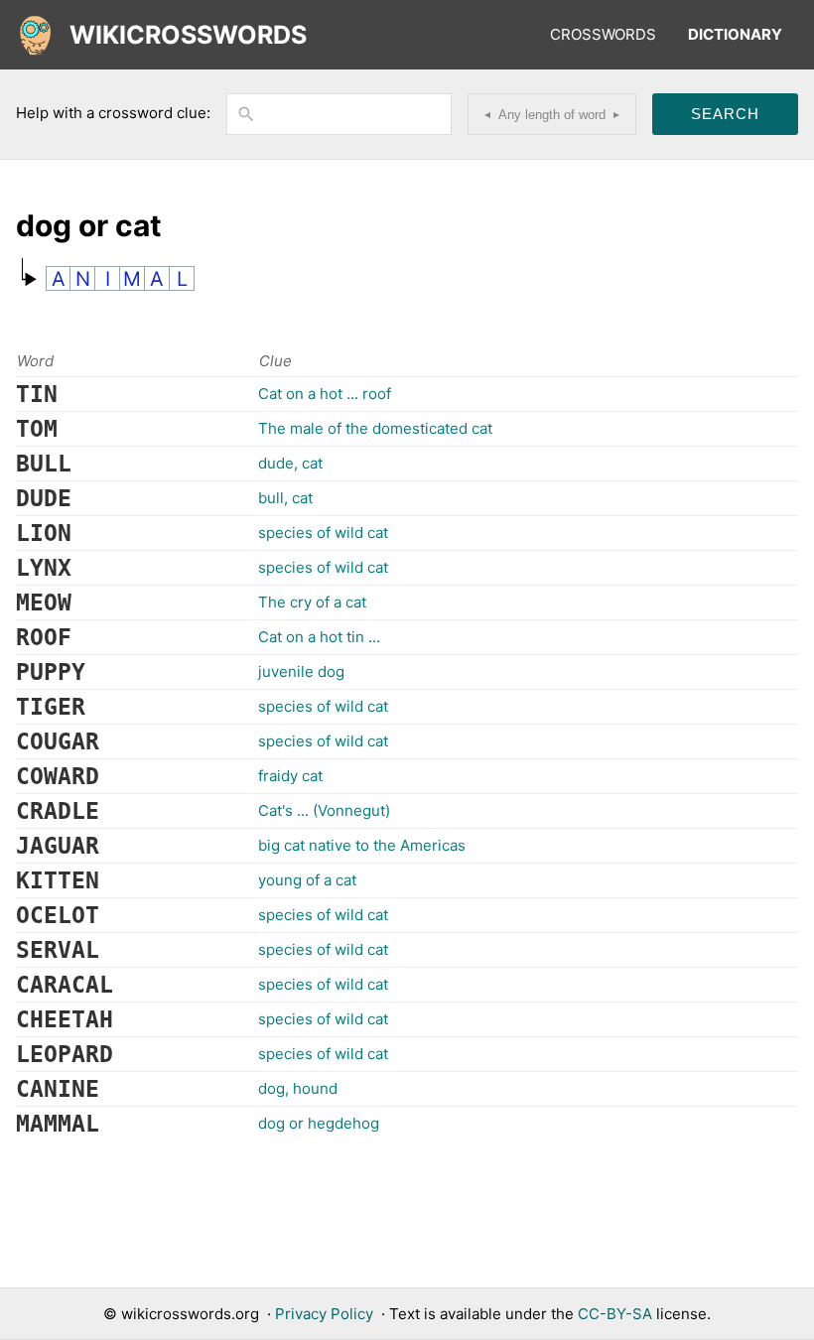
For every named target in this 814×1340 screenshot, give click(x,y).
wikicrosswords (188, 35)
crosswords (603, 34)
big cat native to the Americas (362, 845)
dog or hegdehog (318, 1123)
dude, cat (290, 463)
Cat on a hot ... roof (324, 393)
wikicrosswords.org (190, 1313)
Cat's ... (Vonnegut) (324, 810)
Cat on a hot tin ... (319, 636)
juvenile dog (301, 671)
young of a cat (307, 880)
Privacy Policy (324, 1313)
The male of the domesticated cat (375, 428)
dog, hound (298, 1088)
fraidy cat (290, 775)
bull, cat (285, 497)
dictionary (735, 34)
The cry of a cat (312, 602)
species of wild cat (323, 532)
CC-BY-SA (615, 1313)
